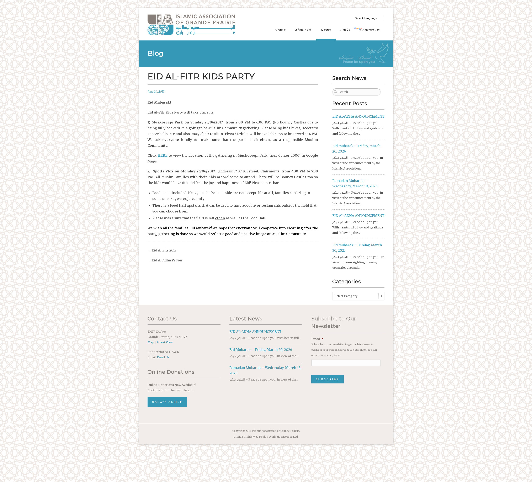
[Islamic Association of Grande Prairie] (191, 25)
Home (280, 30)
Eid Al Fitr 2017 (164, 250)
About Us (303, 30)
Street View (164, 342)
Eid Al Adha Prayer (167, 260)
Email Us (163, 357)
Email (317, 339)
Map (151, 342)
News (326, 30)
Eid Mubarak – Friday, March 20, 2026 (260, 350)
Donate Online (167, 402)
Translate (369, 28)
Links (345, 30)
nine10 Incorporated (285, 436)
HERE (162, 155)
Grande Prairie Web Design (251, 436)
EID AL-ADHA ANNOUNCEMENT (358, 116)
